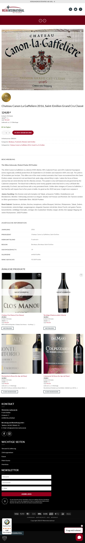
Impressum (31, 517)
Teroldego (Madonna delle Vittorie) (55, 315)
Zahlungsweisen (7, 452)
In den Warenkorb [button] (9, 391)
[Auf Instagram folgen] (9, 433)
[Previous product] (44, 20)
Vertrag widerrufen (12, 533)
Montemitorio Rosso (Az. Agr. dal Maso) (14, 376)
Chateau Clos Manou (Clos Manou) (13, 315)
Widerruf (54, 517)
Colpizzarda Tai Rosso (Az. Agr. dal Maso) (57, 376)
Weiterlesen (7, 328)
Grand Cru (35, 145)
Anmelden (26, 494)
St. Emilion (41, 145)
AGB (48, 517)
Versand (6, 120)
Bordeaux (12, 142)
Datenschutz (41, 517)
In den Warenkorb (23, 133)
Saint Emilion (31, 142)
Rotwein (24, 142)
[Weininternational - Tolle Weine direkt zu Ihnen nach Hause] (13, 9)
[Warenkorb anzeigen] (75, 9)
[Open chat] (79, 537)
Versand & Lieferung (9, 448)
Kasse (4, 456)
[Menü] (10, 519)
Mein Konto (6, 460)
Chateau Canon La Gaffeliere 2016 (20, 145)
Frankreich (18, 142)
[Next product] (40, 20)
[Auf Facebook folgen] (4, 433)
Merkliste (5, 464)
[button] (80, 9)
